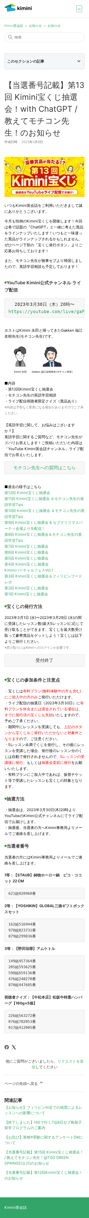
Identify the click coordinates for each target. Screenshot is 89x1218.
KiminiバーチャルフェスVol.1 (28, 570)
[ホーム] (18, 11)
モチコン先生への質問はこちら (44, 467)
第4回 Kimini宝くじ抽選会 (26, 564)
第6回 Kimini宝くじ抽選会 (26, 552)
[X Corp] (14, 1047)
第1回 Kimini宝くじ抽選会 (26, 594)
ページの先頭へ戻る (21, 1083)
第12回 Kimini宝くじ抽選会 (27, 492)
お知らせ (35, 26)
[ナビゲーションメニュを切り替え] (79, 8)
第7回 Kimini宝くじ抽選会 (26, 546)
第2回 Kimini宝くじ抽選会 (26, 588)
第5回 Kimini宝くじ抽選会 (26, 558)
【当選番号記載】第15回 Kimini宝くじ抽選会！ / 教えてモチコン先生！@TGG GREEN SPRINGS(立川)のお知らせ (44, 1158)
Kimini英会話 (13, 26)
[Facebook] (6, 1047)
